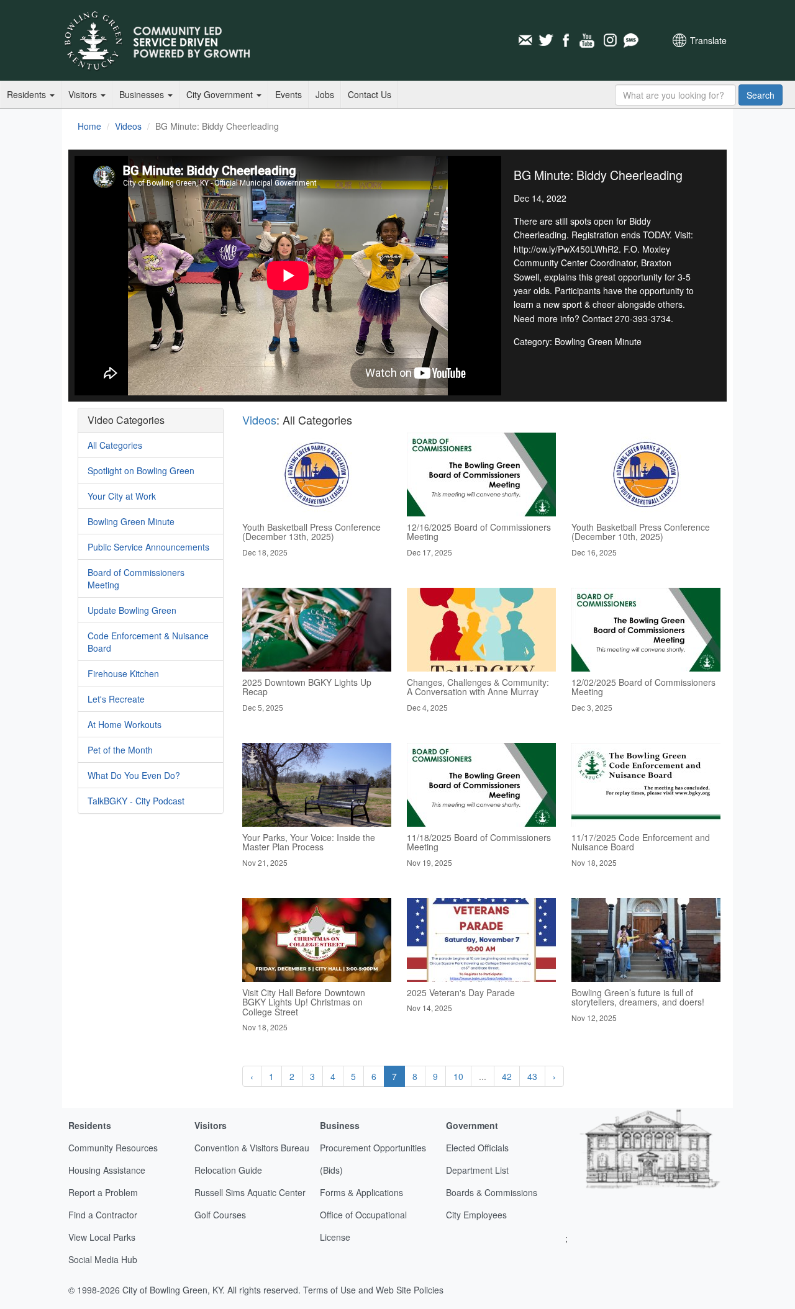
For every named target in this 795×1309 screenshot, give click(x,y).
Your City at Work (122, 496)
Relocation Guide (228, 1170)
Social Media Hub (102, 1259)
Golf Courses (220, 1214)
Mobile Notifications (630, 40)
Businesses (142, 94)
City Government (220, 94)
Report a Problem (103, 1192)
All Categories (115, 445)
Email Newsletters (525, 40)
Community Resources (113, 1147)
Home (89, 126)
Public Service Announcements (148, 547)
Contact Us (369, 94)
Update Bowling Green (132, 610)
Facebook (567, 40)
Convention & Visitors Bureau (251, 1147)
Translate (708, 40)
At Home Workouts (124, 724)
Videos (128, 126)
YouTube (588, 40)
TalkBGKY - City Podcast (136, 800)
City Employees (476, 1214)
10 (458, 1076)
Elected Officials (477, 1147)
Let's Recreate (116, 699)
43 (532, 1076)
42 (507, 1076)
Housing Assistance (106, 1170)
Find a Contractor (102, 1214)
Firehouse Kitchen (123, 673)
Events (288, 94)
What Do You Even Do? (134, 775)
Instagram (609, 40)
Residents (27, 94)
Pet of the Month (120, 750)
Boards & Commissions (491, 1192)
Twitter (546, 40)
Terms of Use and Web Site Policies (373, 1290)
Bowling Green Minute (131, 521)
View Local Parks (101, 1237)
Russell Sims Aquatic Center (250, 1192)
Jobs (325, 94)
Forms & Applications (361, 1192)
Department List (477, 1170)
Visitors (83, 94)
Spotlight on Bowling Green (141, 470)
